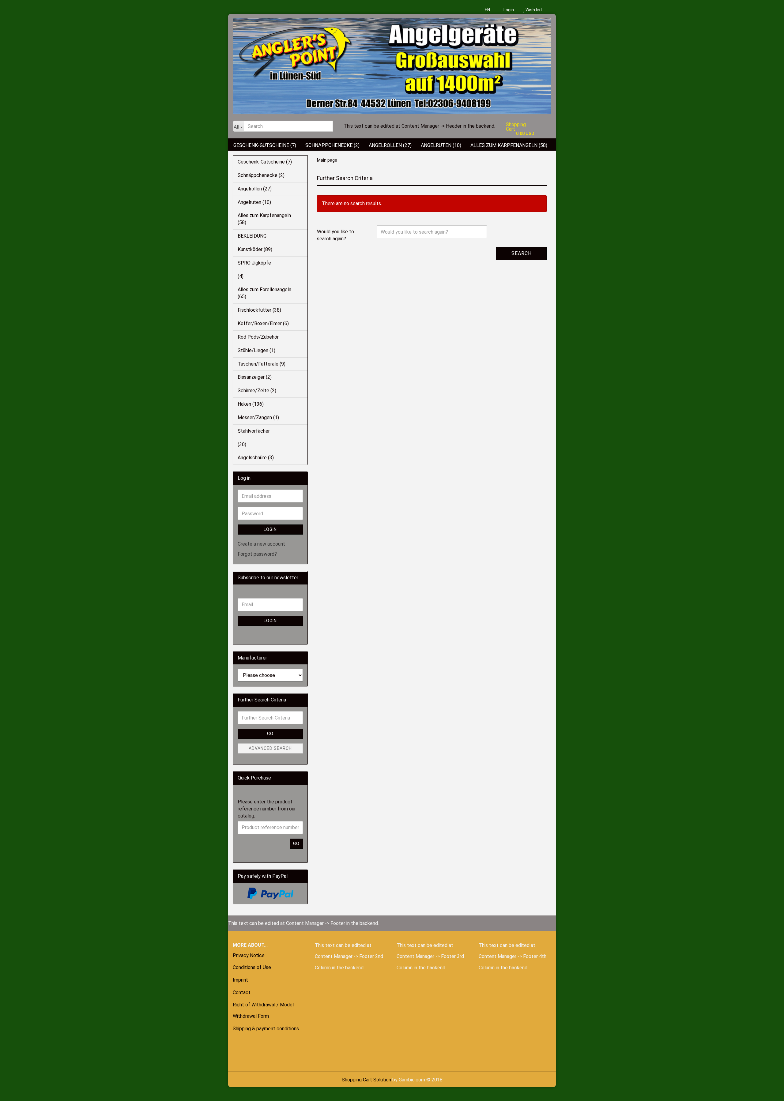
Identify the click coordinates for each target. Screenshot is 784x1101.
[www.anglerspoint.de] (392, 64)
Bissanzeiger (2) (255, 377)
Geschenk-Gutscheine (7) (264, 145)
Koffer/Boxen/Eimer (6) (263, 323)
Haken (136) (251, 404)
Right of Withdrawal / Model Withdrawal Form (263, 1010)
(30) (242, 444)
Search (521, 253)
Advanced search (270, 748)
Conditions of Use (252, 967)
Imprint (240, 980)
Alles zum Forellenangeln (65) (264, 293)
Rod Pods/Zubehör (258, 337)
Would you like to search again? (335, 235)
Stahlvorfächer (254, 431)
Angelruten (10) (441, 145)
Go (270, 733)
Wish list (533, 9)
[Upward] (17, 1091)
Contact (242, 992)
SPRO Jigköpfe (254, 263)
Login (508, 9)
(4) (240, 276)
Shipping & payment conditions (266, 1028)
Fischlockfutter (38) (259, 310)
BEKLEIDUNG (252, 236)
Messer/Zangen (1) (258, 417)
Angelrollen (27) (390, 145)
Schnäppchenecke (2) (332, 145)
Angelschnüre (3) (256, 457)
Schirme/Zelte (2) (257, 390)
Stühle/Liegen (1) (256, 350)
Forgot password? (257, 554)
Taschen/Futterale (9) (261, 364)
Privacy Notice (249, 955)
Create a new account (261, 544)
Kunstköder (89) (255, 249)
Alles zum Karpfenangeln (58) (508, 145)
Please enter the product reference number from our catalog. (267, 809)
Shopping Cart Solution (366, 1080)
